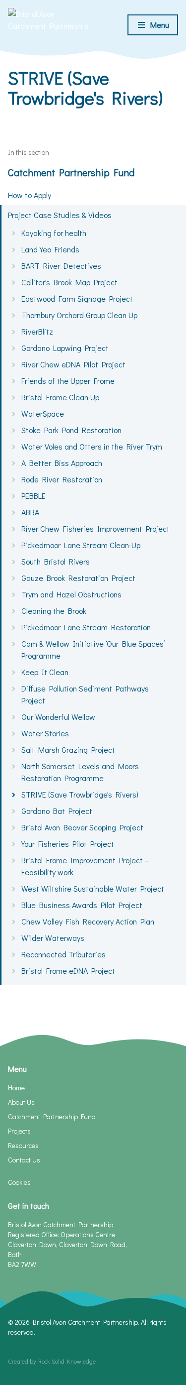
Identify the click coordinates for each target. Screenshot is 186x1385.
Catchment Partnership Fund (71, 172)
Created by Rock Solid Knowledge (52, 1361)
